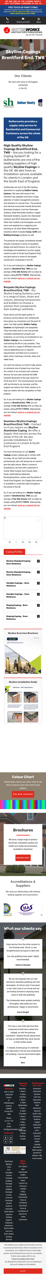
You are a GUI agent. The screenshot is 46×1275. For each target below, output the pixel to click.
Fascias (37, 1139)
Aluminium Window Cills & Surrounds (37, 1155)
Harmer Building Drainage (8, 1189)
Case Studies (23, 1178)
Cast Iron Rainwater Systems (37, 1100)
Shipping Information (22, 1195)
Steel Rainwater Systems (37, 1108)
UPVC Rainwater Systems (37, 1133)
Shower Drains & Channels (8, 1206)
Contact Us (23, 1183)
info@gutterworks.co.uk (13, 1129)
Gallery (23, 1175)
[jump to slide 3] (23, 543)
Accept (23, 1271)
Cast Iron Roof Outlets (9, 1232)
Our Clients (23, 1166)
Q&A (23, 1169)
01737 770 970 (35, 35)
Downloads (23, 1172)
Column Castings (9, 1176)
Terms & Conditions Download (23, 1203)
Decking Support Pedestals (9, 1220)
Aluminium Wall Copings (37, 1148)
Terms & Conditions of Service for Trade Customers (23, 1214)
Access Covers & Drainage (8, 1197)
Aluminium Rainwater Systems (37, 1091)
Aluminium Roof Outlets (9, 1227)
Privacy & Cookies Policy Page (23, 1259)
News (23, 1180)
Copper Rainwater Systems (37, 1125)
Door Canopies (8, 1171)
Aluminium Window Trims (9, 1164)
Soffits (37, 1142)
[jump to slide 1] (10, 543)
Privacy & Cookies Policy (22, 1189)
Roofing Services (9, 1238)
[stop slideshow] (23, 536)
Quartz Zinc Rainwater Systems (37, 1116)
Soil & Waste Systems (8, 1213)
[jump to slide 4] (29, 543)
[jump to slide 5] (36, 543)
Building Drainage (8, 1182)
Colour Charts (23, 794)
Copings (37, 1144)
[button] (23, 562)
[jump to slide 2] (16, 543)
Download (23, 858)
